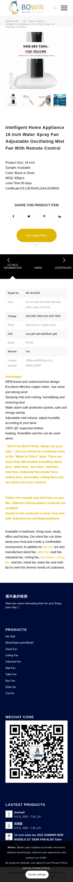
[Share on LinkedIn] (59, 216)
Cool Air (9, 693)
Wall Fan (10, 668)
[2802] (44, 100)
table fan (43, 552)
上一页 (9, 260)
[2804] (36, 61)
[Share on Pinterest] (44, 216)
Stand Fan (11, 649)
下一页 (64, 260)
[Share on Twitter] (28, 216)
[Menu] (62, 8)
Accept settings (37, 874)
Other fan (10, 687)
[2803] (29, 100)
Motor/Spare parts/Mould (19, 642)
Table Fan (11, 674)
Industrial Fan (13, 661)
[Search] (53, 8)
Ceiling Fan (11, 655)
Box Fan (10, 680)
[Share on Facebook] (13, 216)
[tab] (12, 267)
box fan (47, 547)
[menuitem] (53, 8)
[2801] (60, 100)
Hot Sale (10, 636)
